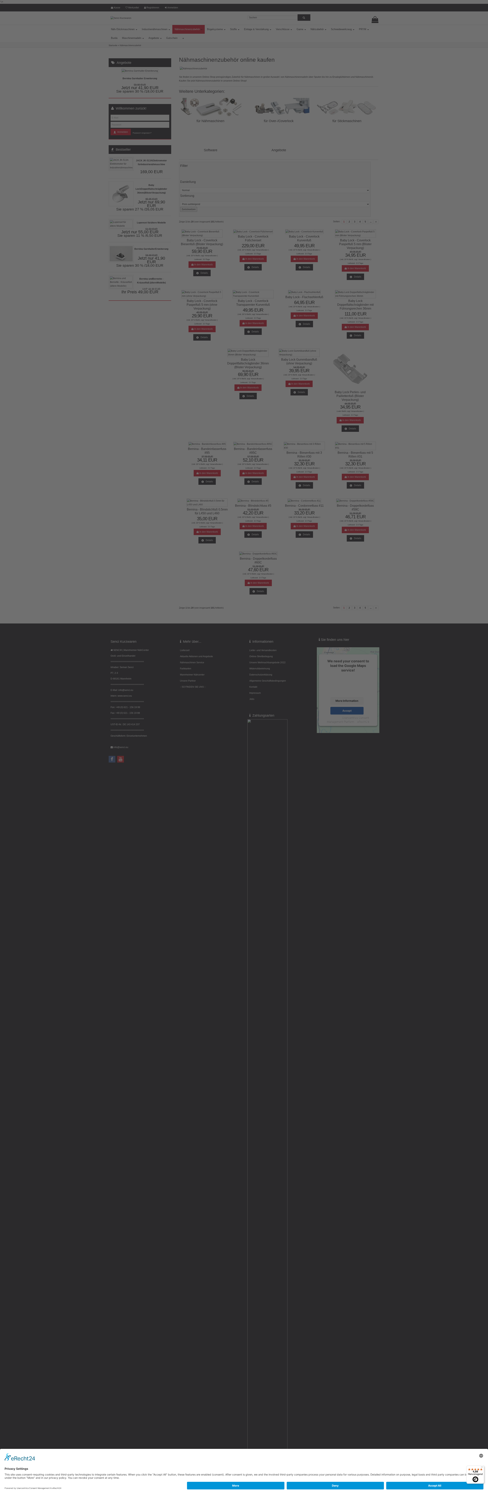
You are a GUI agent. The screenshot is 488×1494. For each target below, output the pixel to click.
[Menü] (482, 1468)
